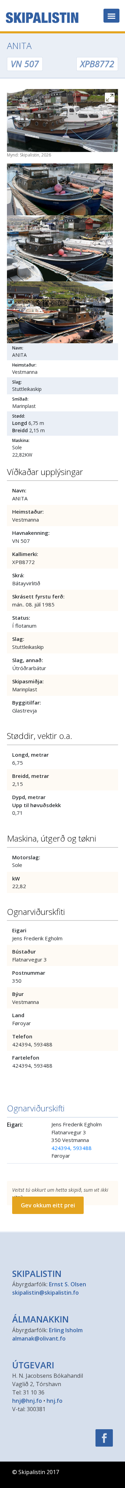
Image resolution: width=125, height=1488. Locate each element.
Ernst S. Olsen (67, 1284)
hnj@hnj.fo (27, 1401)
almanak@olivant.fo (39, 1338)
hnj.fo (54, 1401)
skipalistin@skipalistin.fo (45, 1292)
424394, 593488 (71, 1147)
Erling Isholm (66, 1330)
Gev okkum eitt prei (48, 1205)
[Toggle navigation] (111, 16)
